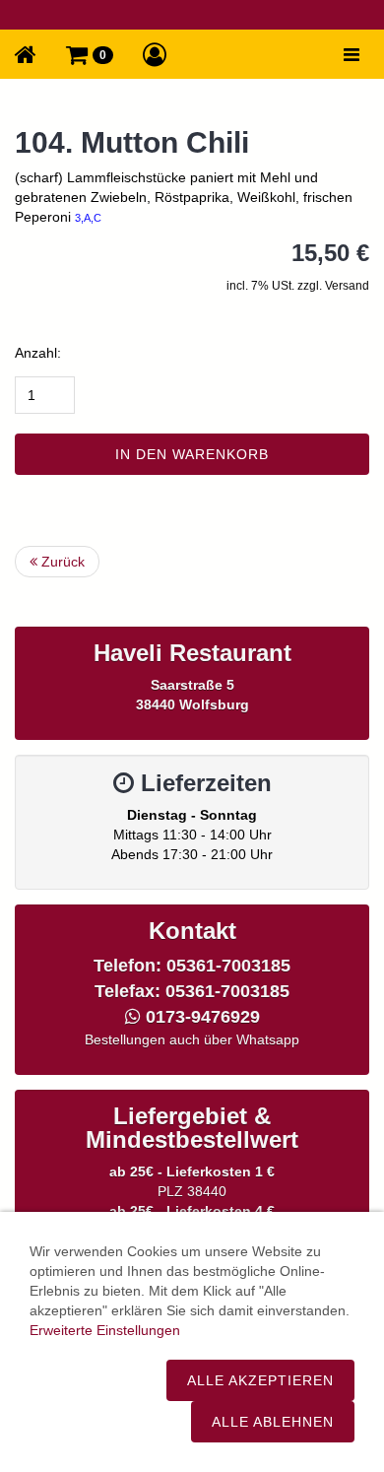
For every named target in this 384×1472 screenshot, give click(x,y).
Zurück (61, 561)
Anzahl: (38, 353)
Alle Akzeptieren (260, 1380)
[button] (89, 54)
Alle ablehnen (273, 1422)
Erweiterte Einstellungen (105, 1330)
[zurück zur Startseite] (25, 54)
